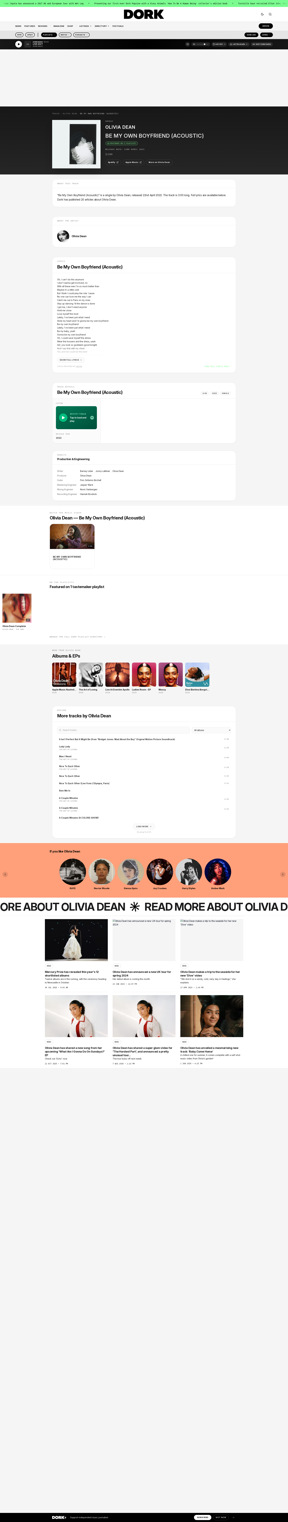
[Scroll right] (283, 874)
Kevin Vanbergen (88, 489)
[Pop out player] (187, 44)
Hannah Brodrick (88, 494)
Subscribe (202, 1517)
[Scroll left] (5, 874)
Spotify (111, 162)
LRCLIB (79, 366)
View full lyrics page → (218, 366)
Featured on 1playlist (123, 143)
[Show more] (233, 1517)
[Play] (18, 44)
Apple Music (131, 162)
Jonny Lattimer (103, 471)
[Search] (270, 14)
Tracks (56, 114)
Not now (221, 1517)
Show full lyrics (69, 360)
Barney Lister (86, 471)
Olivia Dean (70, 114)
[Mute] (194, 44)
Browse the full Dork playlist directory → (77, 637)
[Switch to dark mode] (262, 14)
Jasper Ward (86, 485)
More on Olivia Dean (159, 162)
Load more (142, 826)
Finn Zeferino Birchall (90, 480)
